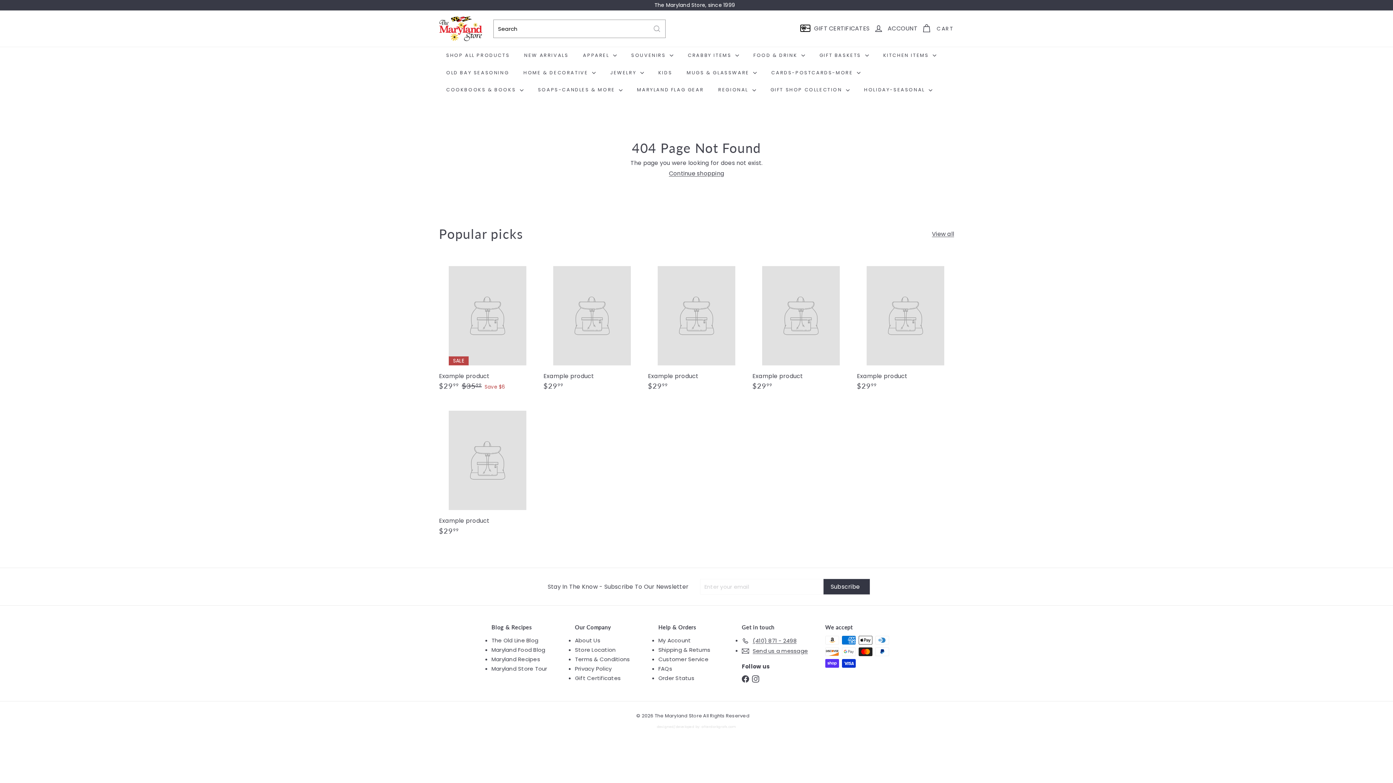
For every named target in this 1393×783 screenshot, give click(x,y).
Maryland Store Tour (519, 668)
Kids (665, 72)
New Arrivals (546, 55)
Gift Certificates (598, 678)
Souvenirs (649, 55)
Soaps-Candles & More (577, 89)
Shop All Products (478, 55)
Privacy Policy (593, 668)
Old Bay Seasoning (477, 72)
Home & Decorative (556, 72)
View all (943, 234)
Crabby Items (711, 55)
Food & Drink (776, 55)
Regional (734, 89)
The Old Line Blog (515, 640)
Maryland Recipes (516, 659)
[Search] (657, 29)
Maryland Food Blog (518, 650)
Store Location (595, 650)
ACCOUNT (902, 28)
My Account (674, 640)
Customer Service (683, 659)
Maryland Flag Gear (670, 89)
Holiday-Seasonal (895, 89)
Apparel (597, 55)
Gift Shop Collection (808, 89)
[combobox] (579, 29)
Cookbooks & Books (482, 89)
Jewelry (624, 72)
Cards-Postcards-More (813, 72)
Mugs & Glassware (719, 72)
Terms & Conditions (602, 659)
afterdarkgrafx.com (719, 726)
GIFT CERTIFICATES (842, 28)
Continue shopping (696, 173)
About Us (587, 640)
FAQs (665, 668)
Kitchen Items (907, 55)
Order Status (676, 678)
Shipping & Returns (684, 650)
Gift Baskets (841, 55)
